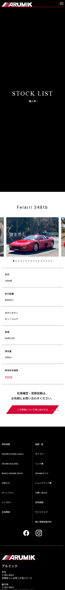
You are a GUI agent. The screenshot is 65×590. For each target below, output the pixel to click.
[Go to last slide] (8, 237)
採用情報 (39, 502)
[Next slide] (56, 237)
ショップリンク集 (43, 482)
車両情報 (6, 444)
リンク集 (39, 463)
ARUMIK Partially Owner (13, 453)
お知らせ (6, 482)
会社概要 (6, 511)
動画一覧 (39, 444)
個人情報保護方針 (43, 521)
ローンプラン (8, 492)
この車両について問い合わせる (32, 409)
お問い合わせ (41, 492)
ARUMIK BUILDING (10, 463)
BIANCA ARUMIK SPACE (12, 473)
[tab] (13, 261)
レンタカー (7, 502)
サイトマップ (41, 511)
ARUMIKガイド (42, 473)
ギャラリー (40, 453)
